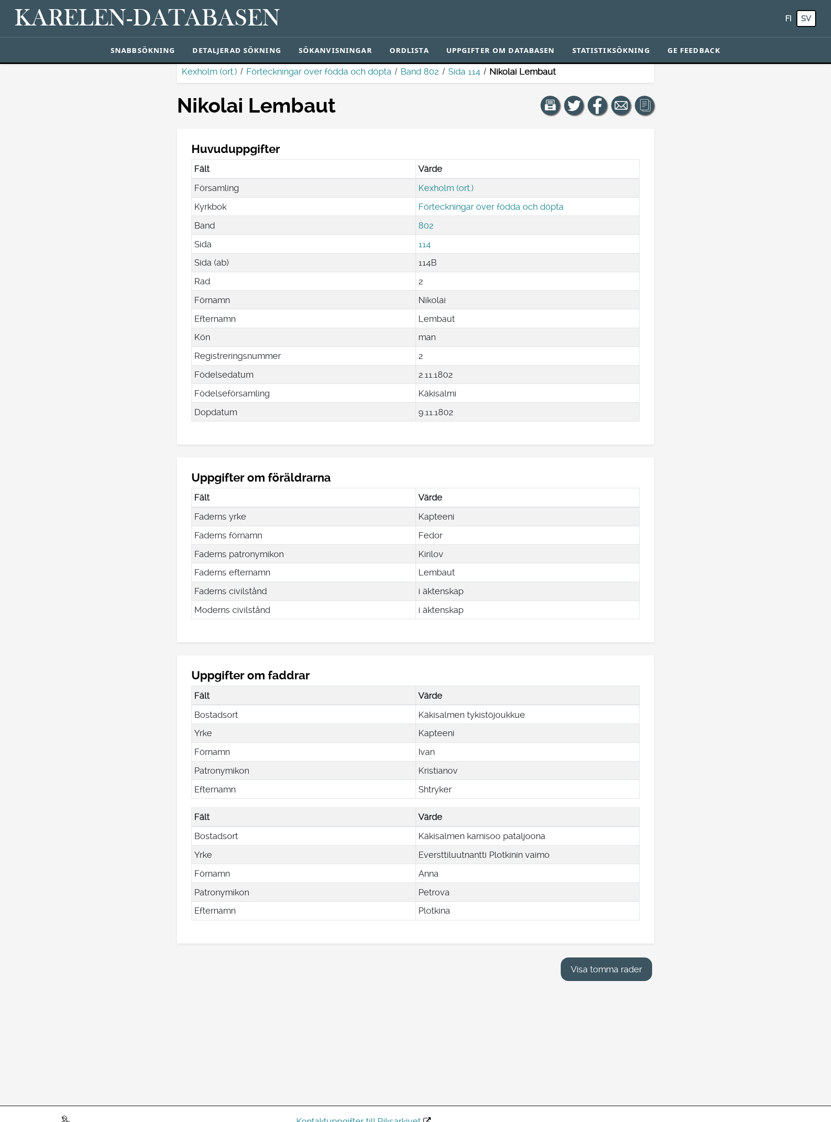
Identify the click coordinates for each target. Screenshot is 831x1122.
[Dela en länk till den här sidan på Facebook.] (597, 105)
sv (806, 18)
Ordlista (409, 50)
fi (788, 18)
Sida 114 (464, 71)
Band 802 (420, 71)
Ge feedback (693, 50)
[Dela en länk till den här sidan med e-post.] (620, 105)
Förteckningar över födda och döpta (318, 71)
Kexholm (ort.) (209, 71)
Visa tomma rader (606, 969)
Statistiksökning (611, 50)
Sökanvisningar (335, 50)
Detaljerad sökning (236, 50)
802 (426, 225)
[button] (550, 105)
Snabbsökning (143, 50)
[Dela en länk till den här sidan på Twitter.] (573, 105)
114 (424, 244)
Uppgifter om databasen (500, 50)
